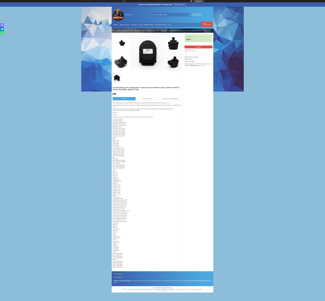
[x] (115, 94)
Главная (115, 25)
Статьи (140, 25)
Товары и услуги (124, 25)
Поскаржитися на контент (182, 289)
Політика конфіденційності (196, 289)
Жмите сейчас (180, 4)
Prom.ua (171, 287)
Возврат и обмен (149, 25)
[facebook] (113, 94)
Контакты (134, 25)
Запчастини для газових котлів (125, 30)
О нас (169, 25)
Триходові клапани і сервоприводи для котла (146, 30)
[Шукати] (188, 14)
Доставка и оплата (160, 25)
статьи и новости (117, 277)
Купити (198, 47)
